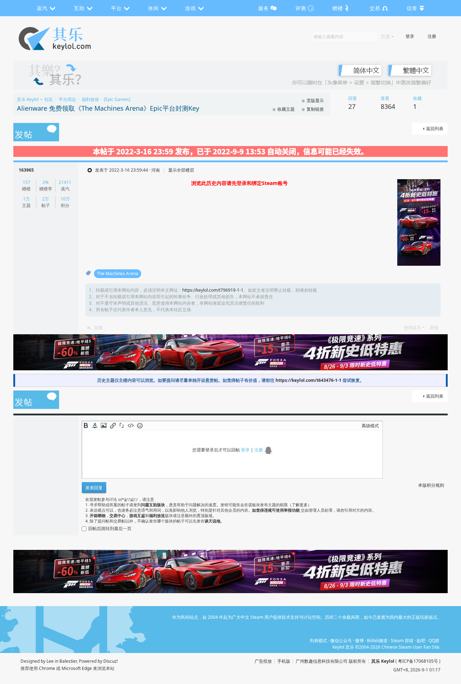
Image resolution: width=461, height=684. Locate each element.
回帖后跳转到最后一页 (109, 528)
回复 (98, 328)
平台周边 (67, 99)
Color (94, 425)
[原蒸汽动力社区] (70, 38)
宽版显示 (315, 100)
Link (112, 425)
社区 (48, 99)
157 (26, 182)
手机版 (283, 661)
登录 (410, 36)
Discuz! (110, 661)
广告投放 (263, 661)
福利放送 (90, 99)
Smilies (139, 425)
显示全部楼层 (181, 170)
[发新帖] (36, 132)
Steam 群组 (402, 640)
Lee (50, 661)
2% (45, 182)
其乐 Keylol (28, 99)
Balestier (68, 661)
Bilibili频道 (377, 640)
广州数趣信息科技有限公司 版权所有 (331, 661)
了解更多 (300, 504)
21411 (65, 182)
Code (130, 425)
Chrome (47, 668)
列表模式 (318, 640)
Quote (121, 425)
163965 (26, 170)
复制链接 (315, 109)
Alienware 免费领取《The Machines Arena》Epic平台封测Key (108, 108)
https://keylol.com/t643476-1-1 (308, 380)
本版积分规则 (431, 485)
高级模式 (370, 426)
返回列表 (434, 128)
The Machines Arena (117, 273)
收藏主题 (286, 109)
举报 (434, 328)
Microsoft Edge (77, 668)
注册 (432, 36)
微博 (359, 640)
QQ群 (434, 640)
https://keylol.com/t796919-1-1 (212, 290)
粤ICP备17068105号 (418, 661)
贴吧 (421, 640)
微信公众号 (341, 640)
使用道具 (412, 328)
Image (103, 425)
